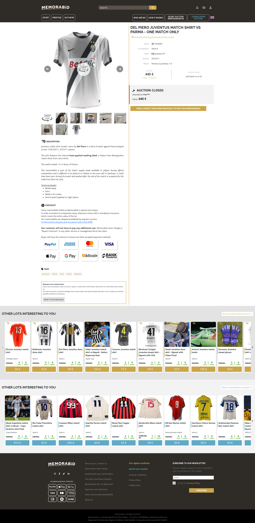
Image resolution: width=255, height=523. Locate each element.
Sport (46, 18)
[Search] (152, 8)
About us (89, 499)
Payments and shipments (96, 489)
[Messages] (204, 8)
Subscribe (201, 490)
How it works (156, 18)
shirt (62, 274)
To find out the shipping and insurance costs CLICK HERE (67, 222)
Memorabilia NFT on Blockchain (99, 484)
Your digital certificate (139, 463)
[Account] (210, 8)
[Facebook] (59, 473)
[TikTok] (64, 473)
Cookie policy (134, 485)
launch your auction (198, 18)
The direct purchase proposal (98, 479)
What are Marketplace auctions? (236, 387)
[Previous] (2, 347)
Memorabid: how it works (96, 468)
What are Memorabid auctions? (236, 314)
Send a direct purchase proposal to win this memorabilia (168, 108)
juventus (46, 274)
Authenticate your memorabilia (99, 474)
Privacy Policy (135, 480)
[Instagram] (55, 473)
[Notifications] (197, 8)
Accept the (188, 483)
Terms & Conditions (137, 475)
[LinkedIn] (68, 473)
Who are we (139, 18)
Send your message (54, 299)
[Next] (252, 347)
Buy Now (69, 18)
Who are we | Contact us (96, 463)
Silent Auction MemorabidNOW (176, 18)
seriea (54, 274)
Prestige (56, 18)
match (69, 274)
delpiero (78, 274)
